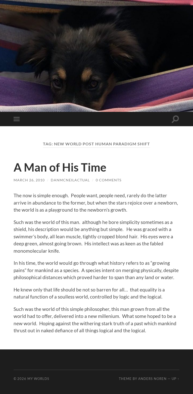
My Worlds (38, 379)
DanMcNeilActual (70, 180)
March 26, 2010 (29, 180)
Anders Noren (152, 379)
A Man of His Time (60, 167)
